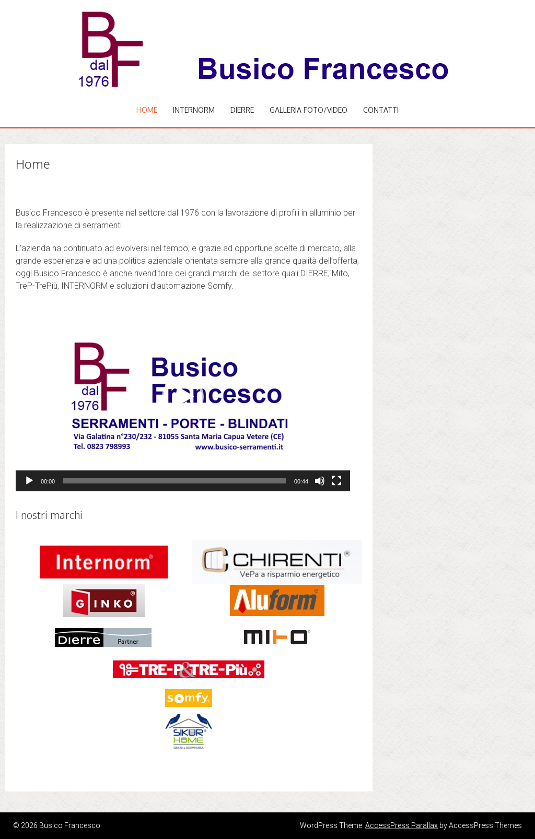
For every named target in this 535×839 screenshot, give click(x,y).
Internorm (194, 109)
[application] (183, 397)
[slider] (174, 480)
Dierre (242, 109)
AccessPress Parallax (401, 825)
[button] (183, 397)
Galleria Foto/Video (308, 109)
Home (146, 109)
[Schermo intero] (336, 481)
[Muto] (320, 481)
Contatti (381, 109)
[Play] (29, 481)
